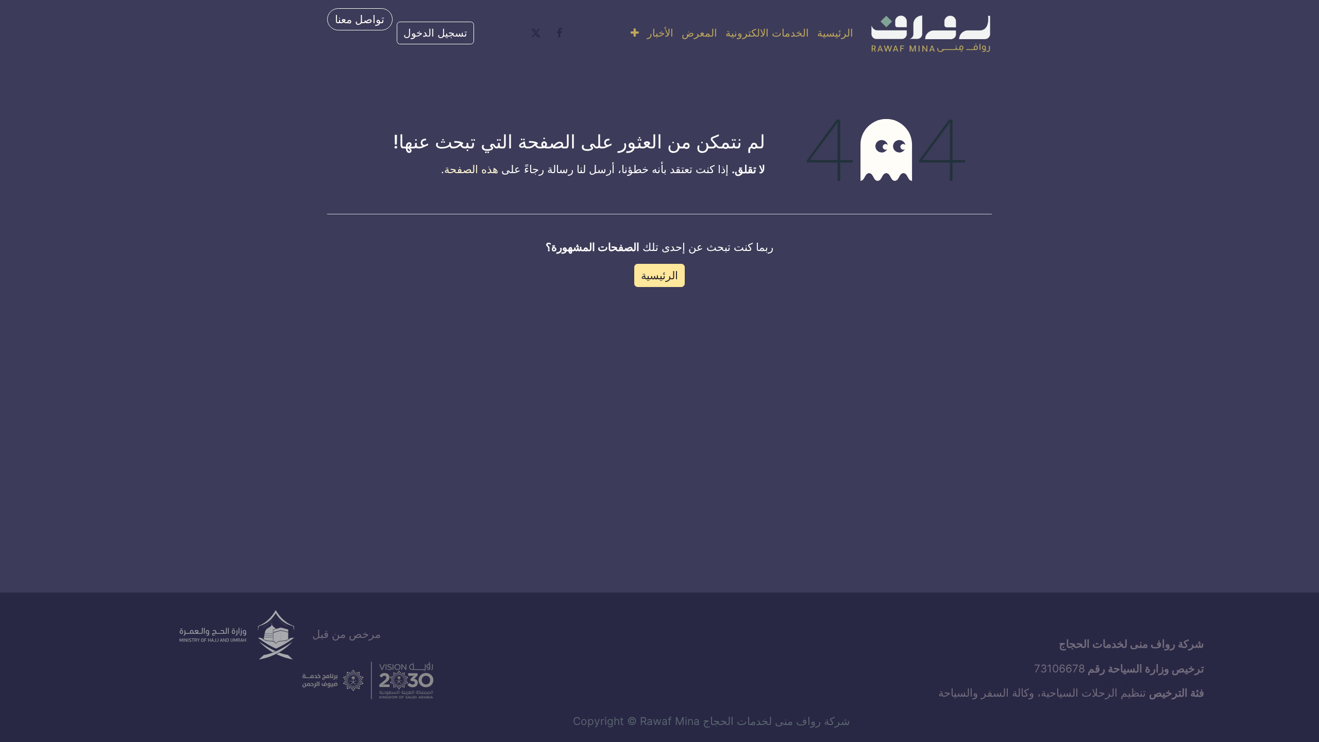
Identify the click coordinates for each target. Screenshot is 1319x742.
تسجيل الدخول (435, 33)
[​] (559, 33)
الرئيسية (659, 275)
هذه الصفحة (471, 169)
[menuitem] (835, 33)
